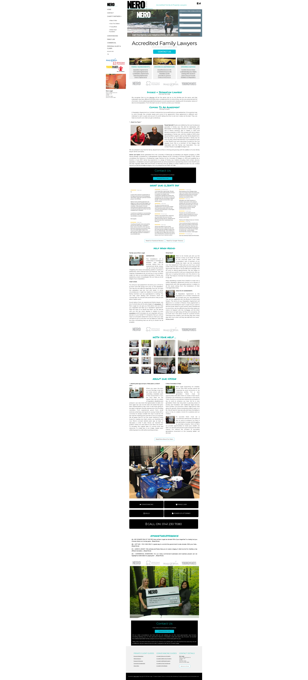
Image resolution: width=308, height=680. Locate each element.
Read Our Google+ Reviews (175, 240)
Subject (180, 28)
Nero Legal (136, 676)
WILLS (147, 513)
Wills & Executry (137, 658)
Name (180, 13)
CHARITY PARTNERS (114, 16)
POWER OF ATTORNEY (181, 513)
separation (158, 304)
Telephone (181, 23)
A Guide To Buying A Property (163, 656)
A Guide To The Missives (161, 665)
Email (180, 18)
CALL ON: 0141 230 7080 (164, 524)
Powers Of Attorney (138, 661)
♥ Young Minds (113, 26)
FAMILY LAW (111, 39)
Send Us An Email (185, 666)
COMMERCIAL (111, 43)
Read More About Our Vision (164, 439)
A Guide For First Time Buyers (163, 663)
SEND (190, 34)
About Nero (136, 665)
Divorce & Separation (138, 656)
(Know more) (170, 319)
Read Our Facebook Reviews (154, 240)
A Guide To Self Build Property (163, 661)
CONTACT (110, 13)
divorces (151, 97)
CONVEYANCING (112, 36)
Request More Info (162, 178)
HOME (109, 9)
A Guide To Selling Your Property (163, 658)
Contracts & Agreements (139, 663)
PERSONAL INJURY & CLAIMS (114, 47)
